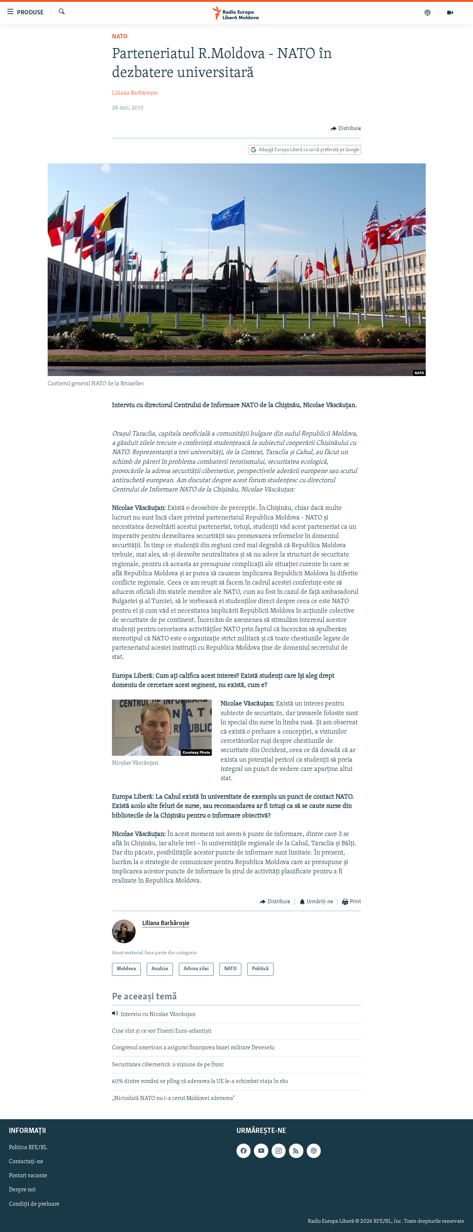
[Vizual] (450, 12)
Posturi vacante (28, 1176)
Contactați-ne (26, 1162)
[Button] (346, 128)
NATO (119, 37)
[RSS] (296, 1151)
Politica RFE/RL (28, 1148)
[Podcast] (427, 12)
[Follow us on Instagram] (279, 1151)
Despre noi (22, 1190)
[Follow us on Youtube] (261, 1151)
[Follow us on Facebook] (243, 1151)
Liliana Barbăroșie (135, 93)
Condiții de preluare (34, 1204)
